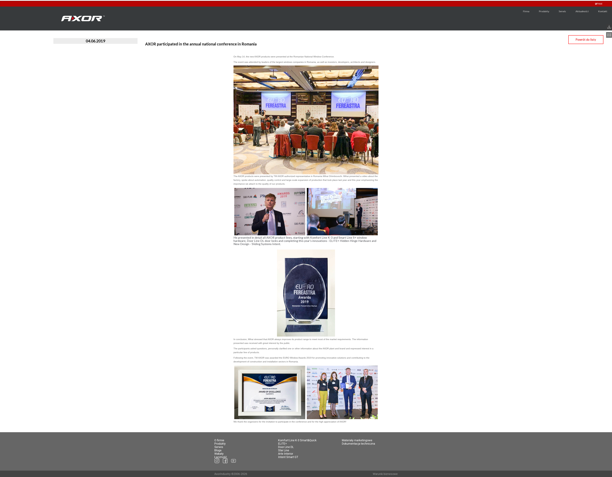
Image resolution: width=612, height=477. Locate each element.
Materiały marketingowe (357, 440)
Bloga (217, 450)
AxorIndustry (222, 474)
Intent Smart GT (288, 457)
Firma (526, 11)
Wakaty (219, 453)
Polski (599, 4)
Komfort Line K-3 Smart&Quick (297, 440)
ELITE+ (282, 443)
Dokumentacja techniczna (358, 443)
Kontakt (602, 11)
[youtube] (233, 461)
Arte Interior (285, 453)
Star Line (283, 450)
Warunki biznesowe (385, 474)
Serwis (562, 11)
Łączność (220, 457)
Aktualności (582, 11)
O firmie (219, 440)
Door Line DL (286, 447)
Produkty (544, 11)
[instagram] (216, 460)
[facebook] (225, 460)
